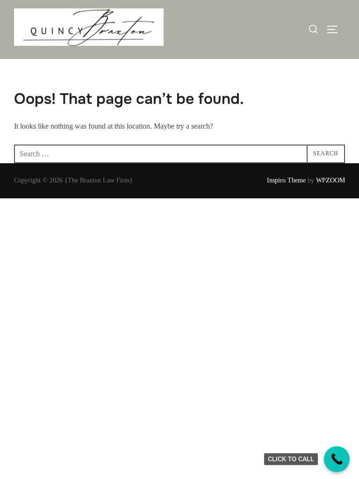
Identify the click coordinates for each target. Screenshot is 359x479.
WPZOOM (330, 180)
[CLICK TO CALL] (337, 459)
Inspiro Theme (286, 180)
